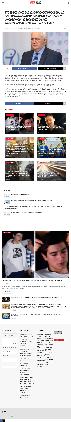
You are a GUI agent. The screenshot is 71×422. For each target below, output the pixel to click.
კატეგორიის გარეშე (41, 365)
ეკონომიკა (40, 353)
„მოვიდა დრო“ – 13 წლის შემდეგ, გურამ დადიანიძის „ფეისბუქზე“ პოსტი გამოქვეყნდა (18, 128)
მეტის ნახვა (8, 292)
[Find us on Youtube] (5, 412)
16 (15, 352)
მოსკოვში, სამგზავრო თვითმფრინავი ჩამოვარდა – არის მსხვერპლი (31, 201)
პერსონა (48, 350)
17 (3, 356)
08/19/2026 (9, 132)
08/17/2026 (41, 155)
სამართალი (49, 362)
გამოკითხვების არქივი (42, 341)
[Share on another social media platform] (64, 68)
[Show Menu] (3, 3)
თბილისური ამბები (41, 361)
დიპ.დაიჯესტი (41, 350)
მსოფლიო (48, 347)
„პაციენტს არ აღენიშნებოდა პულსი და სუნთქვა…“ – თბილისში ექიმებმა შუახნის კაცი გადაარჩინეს (50, 151)
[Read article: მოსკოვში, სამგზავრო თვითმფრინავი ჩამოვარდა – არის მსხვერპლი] (7, 202)
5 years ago (8, 29)
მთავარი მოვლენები (34, 29)
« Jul (3, 367)
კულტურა (48, 334)
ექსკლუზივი (41, 355)
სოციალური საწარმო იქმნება (20, 194)
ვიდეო (39, 358)
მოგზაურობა (49, 345)
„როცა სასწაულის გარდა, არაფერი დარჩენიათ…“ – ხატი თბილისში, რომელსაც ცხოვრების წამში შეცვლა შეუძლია (18, 174)
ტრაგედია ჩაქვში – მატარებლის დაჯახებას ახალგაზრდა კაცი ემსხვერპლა (48, 175)
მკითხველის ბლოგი (49, 341)
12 (7, 352)
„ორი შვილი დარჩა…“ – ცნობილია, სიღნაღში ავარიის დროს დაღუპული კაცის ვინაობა (49, 128)
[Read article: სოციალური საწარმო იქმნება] (7, 196)
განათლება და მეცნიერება (41, 346)
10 (3, 352)
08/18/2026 (41, 132)
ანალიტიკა (40, 334)
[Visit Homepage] (35, 3)
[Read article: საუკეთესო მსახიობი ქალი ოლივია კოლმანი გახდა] (7, 214)
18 (5, 356)
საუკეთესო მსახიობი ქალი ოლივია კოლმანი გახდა (26, 212)
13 (9, 352)
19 (7, 356)
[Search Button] (68, 3)
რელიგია (48, 355)
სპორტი (47, 365)
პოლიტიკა (48, 352)
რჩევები (48, 357)
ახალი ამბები (23, 29)
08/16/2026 (41, 179)
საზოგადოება (49, 360)
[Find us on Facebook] (2, 412)
